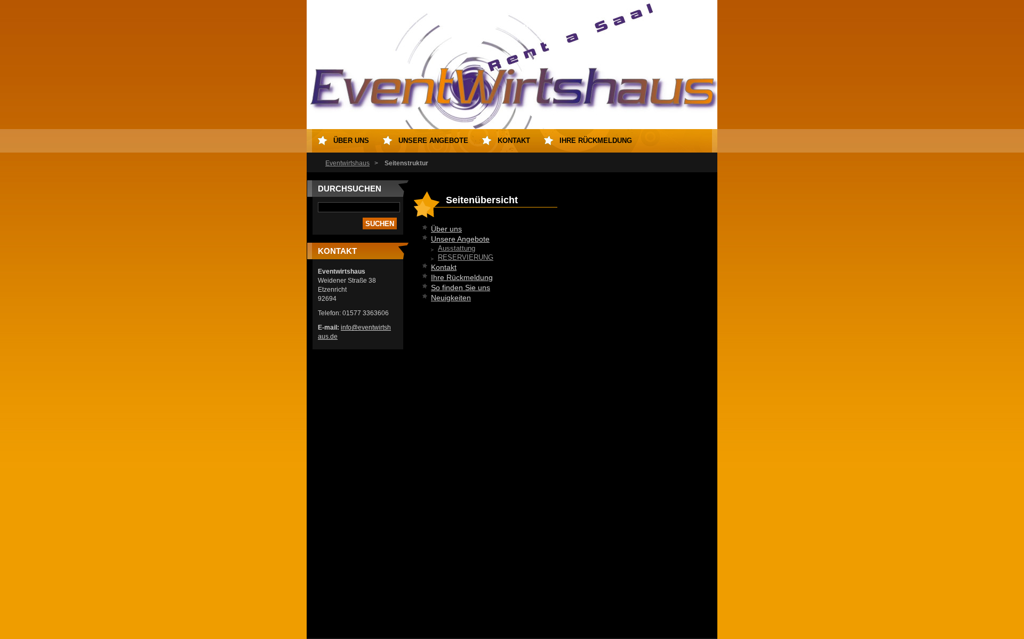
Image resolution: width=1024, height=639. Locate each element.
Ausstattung (456, 248)
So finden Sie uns (460, 287)
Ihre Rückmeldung (462, 277)
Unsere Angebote (460, 239)
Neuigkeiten (451, 297)
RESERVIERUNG (465, 257)
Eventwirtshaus (347, 163)
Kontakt (444, 267)
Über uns (446, 229)
